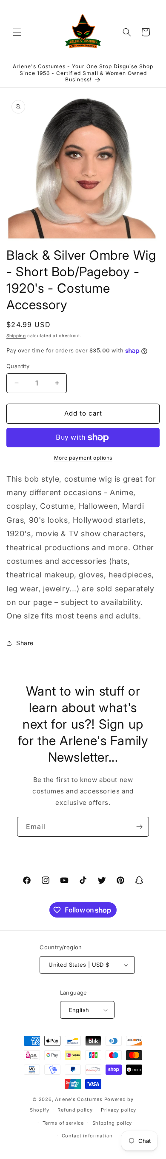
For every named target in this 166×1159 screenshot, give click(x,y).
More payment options (83, 458)
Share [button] (25, 642)
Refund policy (74, 1110)
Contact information (87, 1136)
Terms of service (63, 1123)
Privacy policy (118, 1110)
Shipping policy (112, 1123)
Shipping (16, 335)
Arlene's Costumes (79, 1099)
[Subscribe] (139, 827)
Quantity (17, 366)
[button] (17, 32)
